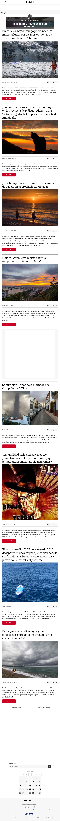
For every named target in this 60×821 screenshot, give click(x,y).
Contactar (8, 817)
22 (33, 789)
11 (20, 785)
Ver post (9, 98)
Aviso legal (14, 817)
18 (20, 789)
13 (26, 785)
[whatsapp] (34, 807)
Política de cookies (48, 817)
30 (37, 793)
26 (23, 793)
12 (23, 785)
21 (30, 789)
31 (40, 793)
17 (40, 785)
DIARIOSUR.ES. (30, 800)
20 (27, 789)
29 (33, 793)
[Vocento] (30, 814)
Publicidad (36, 817)
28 (30, 793)
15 (33, 785)
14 (30, 785)
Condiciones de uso (20, 817)
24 (40, 789)
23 (36, 789)
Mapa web (42, 817)
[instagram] (31, 807)
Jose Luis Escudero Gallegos (30, 20)
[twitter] (28, 807)
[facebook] (25, 807)
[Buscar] (49, 766)
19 (23, 789)
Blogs (3, 13)
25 (20, 793)
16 (36, 785)
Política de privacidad (29, 817)
